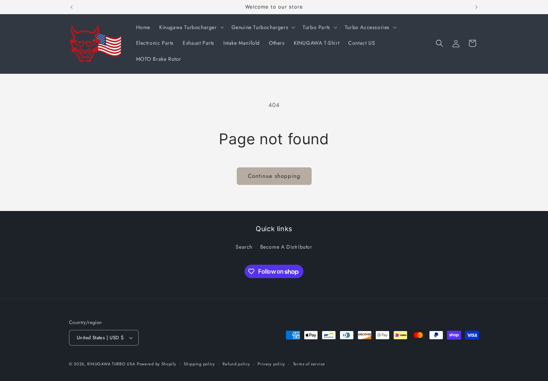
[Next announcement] (476, 7)
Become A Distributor (286, 247)
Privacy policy (271, 364)
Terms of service (309, 364)
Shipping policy (199, 364)
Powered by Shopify (156, 364)
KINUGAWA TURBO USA (111, 364)
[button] (191, 27)
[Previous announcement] (71, 7)
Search (244, 247)
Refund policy (236, 364)
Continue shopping (274, 176)
